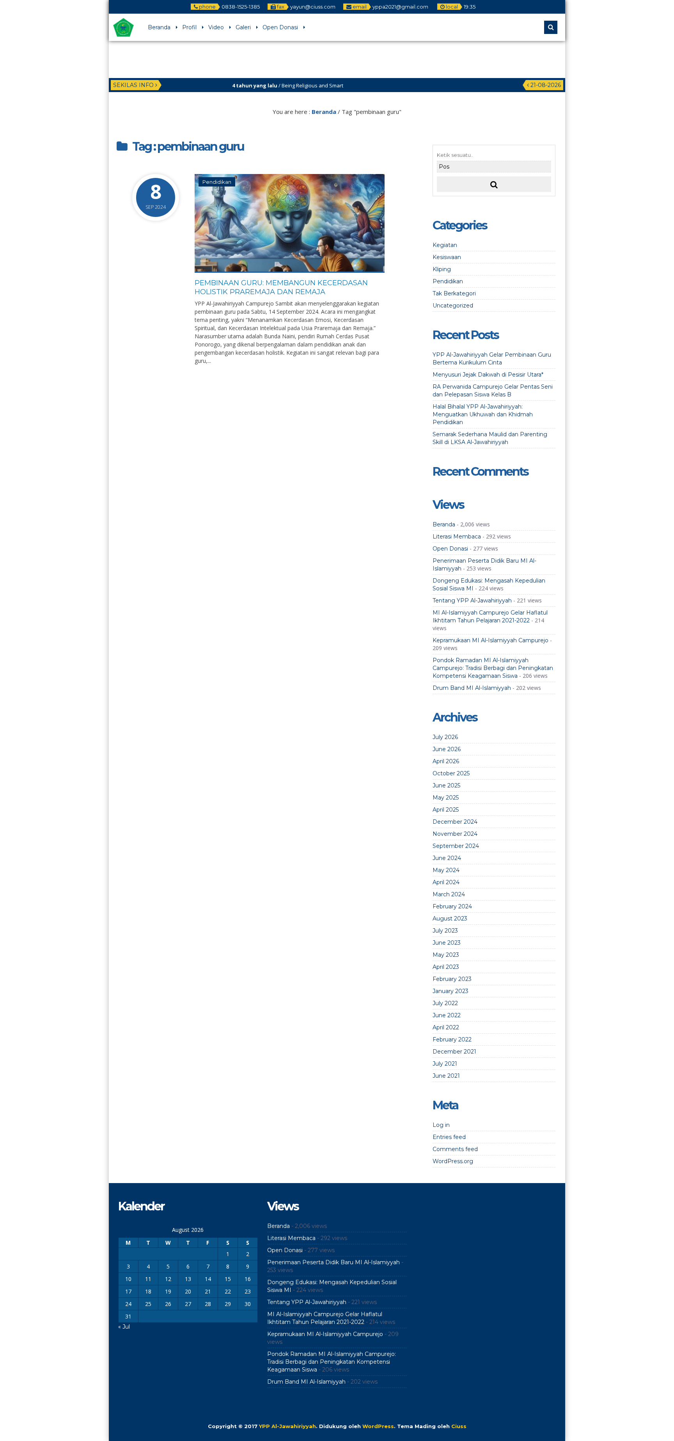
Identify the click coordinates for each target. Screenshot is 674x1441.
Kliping (442, 269)
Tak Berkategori (454, 293)
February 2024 (452, 906)
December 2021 (454, 1051)
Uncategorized (453, 305)
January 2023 (450, 991)
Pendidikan (216, 182)
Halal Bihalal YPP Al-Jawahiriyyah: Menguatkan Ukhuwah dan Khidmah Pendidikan (483, 414)
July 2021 (445, 1063)
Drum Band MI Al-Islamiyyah (472, 687)
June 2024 (447, 858)
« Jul (124, 1326)
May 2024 (446, 870)
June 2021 (446, 1075)
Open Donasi (280, 27)
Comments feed (455, 1149)
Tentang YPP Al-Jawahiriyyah (472, 600)
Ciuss (458, 1426)
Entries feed (449, 1137)
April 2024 (446, 882)
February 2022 (452, 1039)
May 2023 (446, 954)
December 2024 (455, 821)
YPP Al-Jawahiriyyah (287, 1426)
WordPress (378, 1426)
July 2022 (445, 1003)
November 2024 (455, 833)
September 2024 (456, 845)
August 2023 (450, 918)
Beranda (159, 27)
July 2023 (445, 930)
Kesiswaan (447, 257)
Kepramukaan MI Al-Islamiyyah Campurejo (490, 640)
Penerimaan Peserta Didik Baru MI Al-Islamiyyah (333, 1262)
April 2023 (446, 966)
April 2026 (446, 761)
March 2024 (449, 894)
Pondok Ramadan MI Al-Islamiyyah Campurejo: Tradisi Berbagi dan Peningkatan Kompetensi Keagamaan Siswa (493, 668)
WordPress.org (453, 1161)
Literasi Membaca (457, 536)
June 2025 (446, 785)
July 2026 (445, 737)
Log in (441, 1124)
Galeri (243, 27)
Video (216, 27)
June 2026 (447, 749)
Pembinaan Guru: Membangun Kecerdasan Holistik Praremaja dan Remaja (281, 287)
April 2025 (446, 809)
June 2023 (447, 942)
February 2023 (452, 979)
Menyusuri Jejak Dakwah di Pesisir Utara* (488, 374)
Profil (189, 27)
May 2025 (446, 797)
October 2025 (451, 773)
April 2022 (446, 1027)
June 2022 (447, 1015)
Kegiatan (445, 245)
